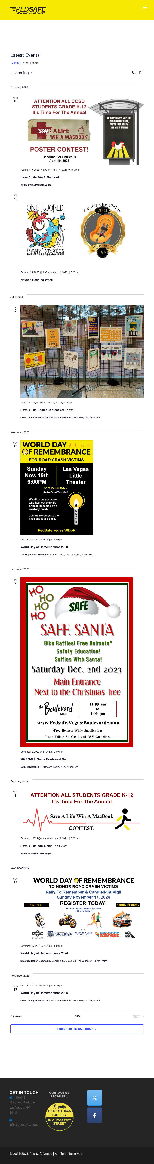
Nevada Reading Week (36, 280)
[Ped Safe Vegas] (28, 10)
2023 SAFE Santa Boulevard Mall (43, 759)
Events (14, 62)
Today (77, 1015)
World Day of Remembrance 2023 (44, 547)
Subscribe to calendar (75, 1029)
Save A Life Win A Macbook (40, 177)
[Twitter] (94, 1098)
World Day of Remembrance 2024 (44, 953)
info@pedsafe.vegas (23, 1124)
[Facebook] (94, 1115)
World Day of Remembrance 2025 (44, 993)
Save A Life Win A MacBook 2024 (44, 845)
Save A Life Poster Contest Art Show (46, 410)
